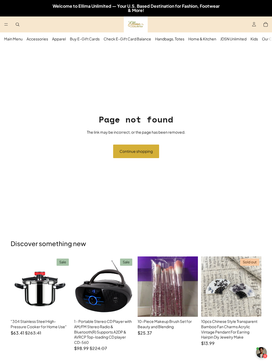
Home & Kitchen (202, 38)
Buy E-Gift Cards (85, 38)
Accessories (37, 38)
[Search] (17, 24)
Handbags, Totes (169, 38)
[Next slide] (65, 287)
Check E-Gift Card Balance (127, 38)
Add (130, 308)
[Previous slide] (16, 287)
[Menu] (6, 24)
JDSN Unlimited (233, 38)
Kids (254, 38)
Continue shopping (136, 151)
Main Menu (13, 38)
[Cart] (265, 24)
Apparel (59, 38)
